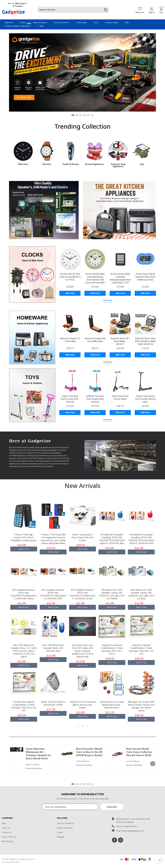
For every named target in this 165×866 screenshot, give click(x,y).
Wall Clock (23, 164)
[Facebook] (114, 840)
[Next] (150, 73)
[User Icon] (152, 8)
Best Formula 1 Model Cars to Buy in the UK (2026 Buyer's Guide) (89, 752)
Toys (141, 164)
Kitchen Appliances (94, 164)
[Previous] (14, 73)
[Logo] (17, 12)
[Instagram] (120, 840)
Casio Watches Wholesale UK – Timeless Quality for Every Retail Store (38, 753)
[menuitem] (9, 22)
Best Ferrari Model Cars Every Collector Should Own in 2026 (139, 752)
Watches (47, 164)
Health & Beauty (70, 164)
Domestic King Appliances (118, 165)
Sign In (151, 12)
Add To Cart (24, 549)
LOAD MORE (107, 300)
